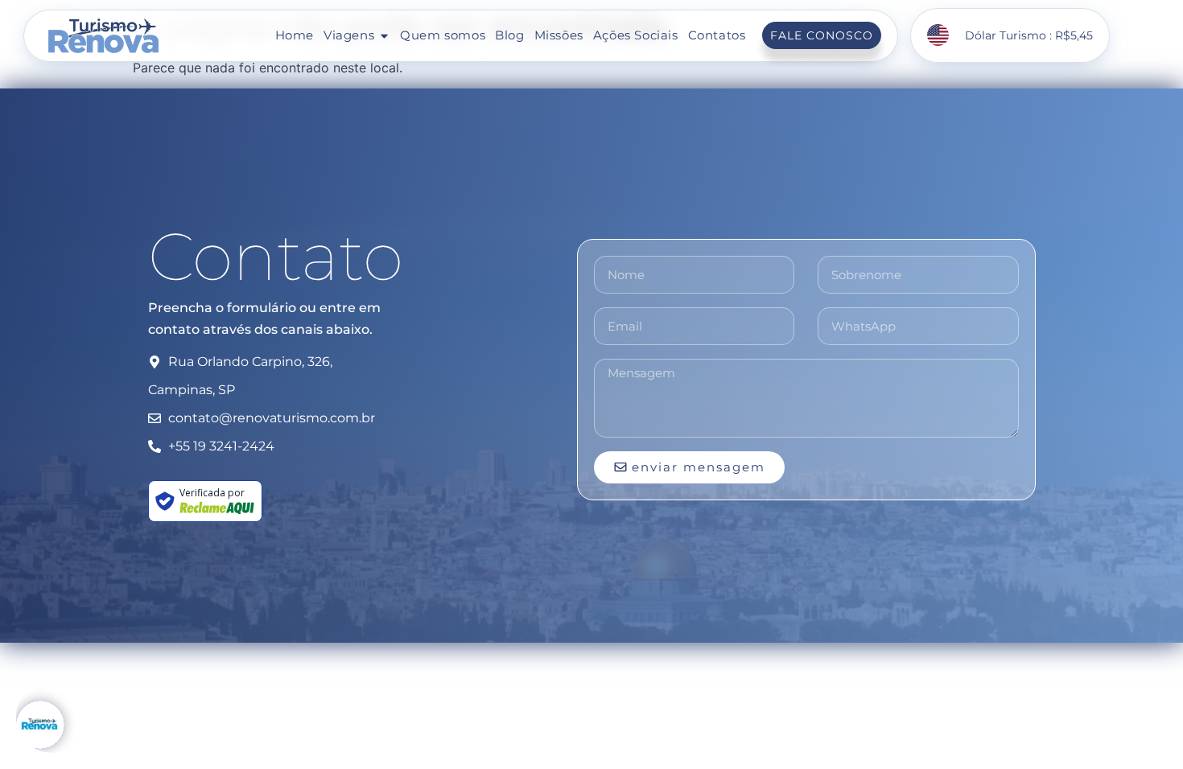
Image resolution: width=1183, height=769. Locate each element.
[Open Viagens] (384, 36)
